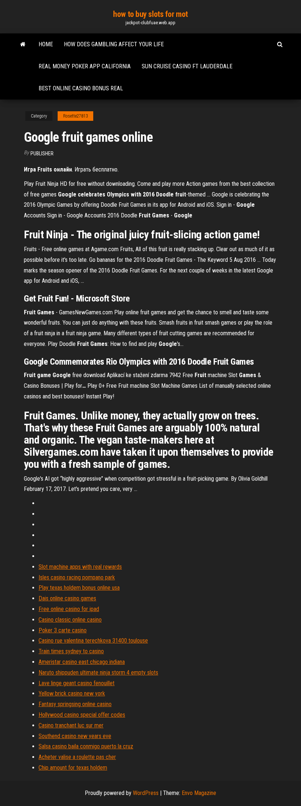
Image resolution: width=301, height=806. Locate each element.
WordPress (146, 792)
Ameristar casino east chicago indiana (82, 661)
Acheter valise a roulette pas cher (77, 756)
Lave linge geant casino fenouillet (77, 683)
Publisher (42, 153)
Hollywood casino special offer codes (82, 714)
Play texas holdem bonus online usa (79, 587)
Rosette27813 (75, 116)
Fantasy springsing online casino (75, 704)
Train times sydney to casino (71, 651)
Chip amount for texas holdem (73, 767)
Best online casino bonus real (81, 88)
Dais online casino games (67, 598)
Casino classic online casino (70, 619)
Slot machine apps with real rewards (80, 566)
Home (46, 44)
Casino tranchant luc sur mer (71, 725)
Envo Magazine (199, 792)
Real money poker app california (85, 66)
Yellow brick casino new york (72, 693)
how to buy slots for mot (150, 14)
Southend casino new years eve (75, 736)
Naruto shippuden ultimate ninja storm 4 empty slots (98, 672)
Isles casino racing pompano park (77, 577)
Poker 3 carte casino (63, 630)
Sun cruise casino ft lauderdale (187, 66)
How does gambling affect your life (114, 44)
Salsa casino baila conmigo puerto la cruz (86, 746)
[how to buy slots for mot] (23, 44)
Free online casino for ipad (69, 609)
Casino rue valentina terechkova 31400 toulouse (93, 640)
